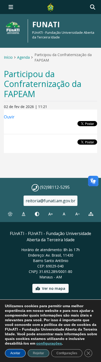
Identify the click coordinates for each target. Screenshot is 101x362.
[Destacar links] (23, 214)
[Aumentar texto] (50, 214)
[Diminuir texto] (77, 214)
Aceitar (15, 353)
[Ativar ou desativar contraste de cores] (37, 214)
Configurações (66, 353)
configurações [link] (49, 343)
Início (8, 57)
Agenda (23, 57)
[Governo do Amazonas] (50, 6)
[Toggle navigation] (11, 7)
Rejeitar (38, 353)
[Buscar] (92, 7)
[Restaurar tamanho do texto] (64, 214)
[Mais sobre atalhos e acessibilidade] (10, 214)
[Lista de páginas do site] (91, 214)
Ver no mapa (53, 288)
